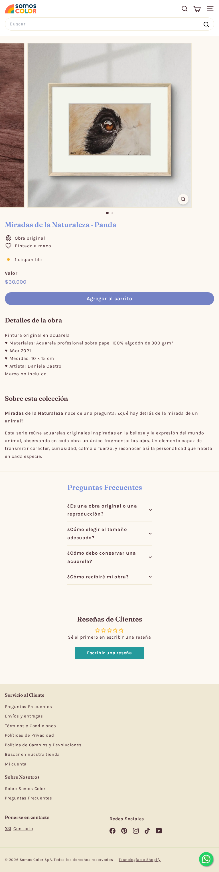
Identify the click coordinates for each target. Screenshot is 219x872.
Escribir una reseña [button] (109, 652)
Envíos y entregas (24, 716)
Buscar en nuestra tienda (32, 754)
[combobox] (109, 23)
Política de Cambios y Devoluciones (43, 744)
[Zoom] (183, 199)
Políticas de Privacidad (29, 735)
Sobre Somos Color (25, 788)
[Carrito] (197, 8)
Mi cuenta (16, 764)
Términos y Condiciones (30, 725)
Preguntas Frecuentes (28, 706)
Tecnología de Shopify (140, 859)
